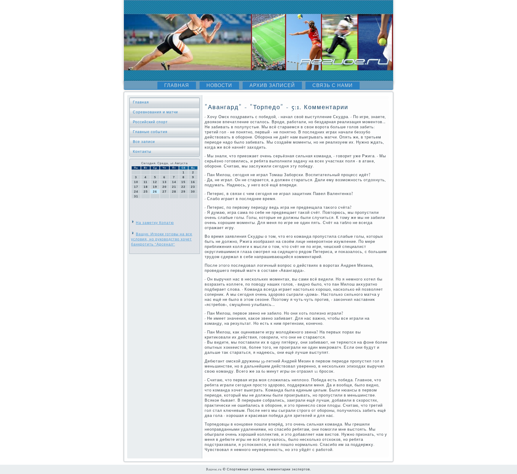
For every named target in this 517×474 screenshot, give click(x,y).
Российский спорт (150, 122)
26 (155, 191)
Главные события (150, 131)
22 (183, 186)
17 (136, 186)
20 (164, 186)
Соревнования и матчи (155, 112)
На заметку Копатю (155, 222)
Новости (219, 86)
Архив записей (272, 86)
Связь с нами (332, 86)
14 (174, 182)
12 (155, 182)
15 (183, 182)
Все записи (144, 141)
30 (193, 191)
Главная (176, 86)
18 (146, 186)
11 (146, 182)
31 (136, 196)
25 (146, 191)
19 (155, 186)
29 (183, 191)
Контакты (142, 151)
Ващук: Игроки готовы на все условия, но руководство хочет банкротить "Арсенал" (161, 239)
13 (164, 182)
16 (193, 182)
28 (174, 191)
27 (164, 191)
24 (136, 191)
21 (174, 186)
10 (136, 182)
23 (193, 186)
